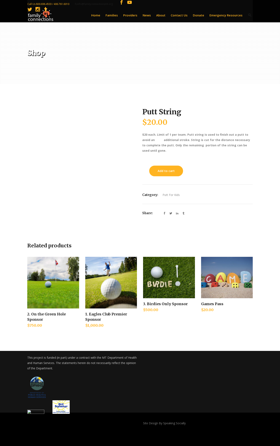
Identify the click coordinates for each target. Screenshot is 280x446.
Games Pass (212, 304)
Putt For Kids (171, 195)
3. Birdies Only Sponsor (165, 304)
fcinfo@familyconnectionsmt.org (94, 4)
